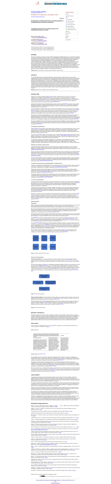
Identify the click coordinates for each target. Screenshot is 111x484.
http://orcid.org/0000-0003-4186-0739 (40, 40)
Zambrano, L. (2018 (42, 353)
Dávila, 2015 (70, 259)
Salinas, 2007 (76, 118)
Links (56, 406)
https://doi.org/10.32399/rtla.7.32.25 (46, 444)
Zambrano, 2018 (56, 101)
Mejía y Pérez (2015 (38, 222)
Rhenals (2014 (47, 224)
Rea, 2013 (71, 112)
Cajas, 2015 (77, 182)
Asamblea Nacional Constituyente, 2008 (37, 149)
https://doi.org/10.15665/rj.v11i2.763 (37, 429)
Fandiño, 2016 (39, 123)
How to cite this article (71, 24)
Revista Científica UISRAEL (38, 11)
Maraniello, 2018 (60, 359)
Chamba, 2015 (41, 266)
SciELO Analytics (70, 26)
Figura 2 (45, 264)
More (68, 36)
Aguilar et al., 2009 (49, 97)
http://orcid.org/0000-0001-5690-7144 (40, 37)
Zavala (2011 (40, 134)
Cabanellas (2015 (36, 128)
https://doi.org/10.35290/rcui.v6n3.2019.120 (38, 16)
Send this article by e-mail (71, 29)
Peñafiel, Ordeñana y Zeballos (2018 (66, 135)
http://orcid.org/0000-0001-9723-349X (40, 44)
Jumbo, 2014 (41, 100)
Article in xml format (70, 21)
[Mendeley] (66, 36)
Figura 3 (45, 301)
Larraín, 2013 (65, 231)
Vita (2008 (64, 103)
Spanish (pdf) (69, 19)
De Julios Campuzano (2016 (69, 218)
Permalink (69, 39)
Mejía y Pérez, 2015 (53, 365)
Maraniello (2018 (35, 217)
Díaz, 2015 (56, 268)
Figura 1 (63, 229)
